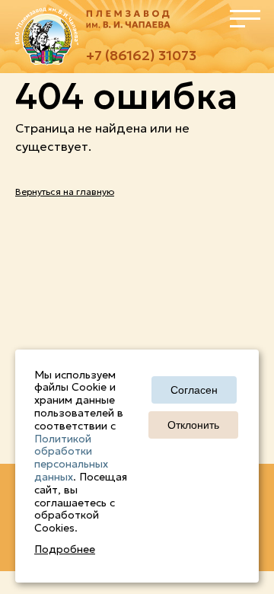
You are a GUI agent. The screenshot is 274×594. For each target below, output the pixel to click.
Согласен (194, 390)
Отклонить (193, 425)
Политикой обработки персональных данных (71, 458)
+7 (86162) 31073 (141, 55)
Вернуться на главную (64, 191)
